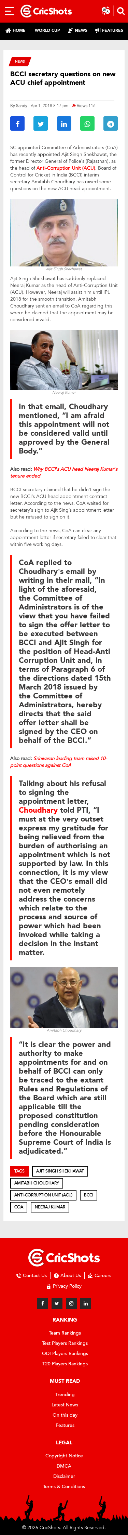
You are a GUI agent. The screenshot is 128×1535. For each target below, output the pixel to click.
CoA (18, 1207)
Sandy (21, 105)
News (20, 61)
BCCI (88, 1195)
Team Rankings (65, 1333)
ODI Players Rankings (65, 1353)
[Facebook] (42, 1303)
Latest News (65, 1405)
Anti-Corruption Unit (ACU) (43, 1195)
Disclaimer (64, 1476)
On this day (65, 1415)
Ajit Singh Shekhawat (60, 1171)
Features (65, 1425)
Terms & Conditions (64, 1486)
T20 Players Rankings (65, 1364)
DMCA (64, 1466)
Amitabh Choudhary (36, 1183)
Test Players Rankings (65, 1343)
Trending (65, 1394)
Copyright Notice (64, 1456)
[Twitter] (57, 1303)
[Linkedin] (85, 1303)
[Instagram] (71, 1303)
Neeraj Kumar (50, 1207)
